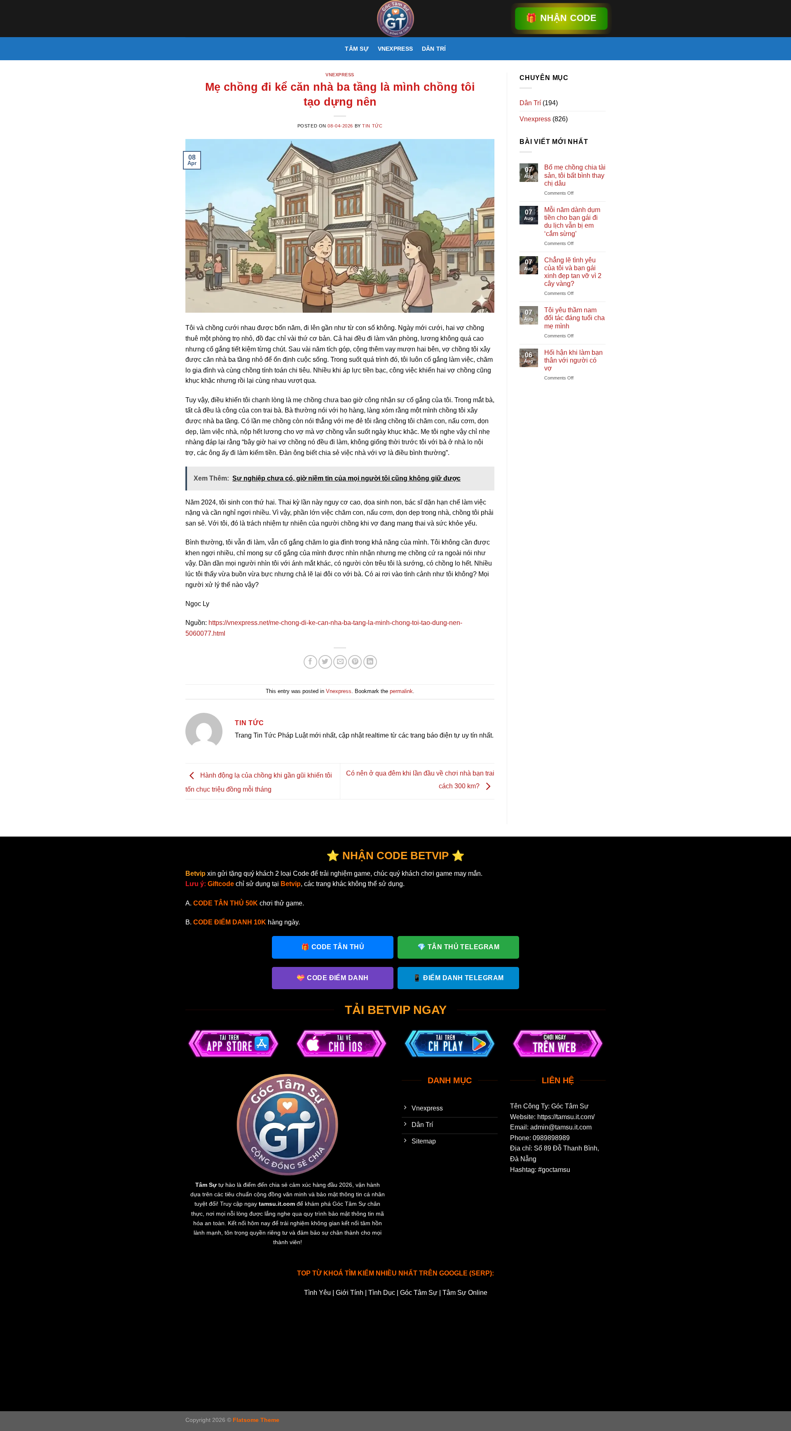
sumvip (453, 1342)
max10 (565, 1332)
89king (379, 1321)
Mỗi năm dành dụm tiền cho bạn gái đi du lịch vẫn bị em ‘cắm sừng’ (572, 221)
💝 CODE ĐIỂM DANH (333, 977)
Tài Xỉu (466, 1353)
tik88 (502, 1342)
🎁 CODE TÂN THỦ (333, 946)
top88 (442, 1353)
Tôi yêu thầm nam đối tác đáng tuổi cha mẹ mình (574, 317)
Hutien (514, 1353)
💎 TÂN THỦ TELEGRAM (458, 946)
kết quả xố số (548, 1353)
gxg (498, 1332)
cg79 (383, 1332)
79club (280, 1321)
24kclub (198, 1321)
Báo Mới (584, 1353)
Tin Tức (372, 125)
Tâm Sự (357, 48)
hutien (369, 1363)
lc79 (380, 1353)
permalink (401, 691)
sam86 (301, 1342)
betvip (502, 1321)
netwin (288, 1332)
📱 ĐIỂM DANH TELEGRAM (458, 977)
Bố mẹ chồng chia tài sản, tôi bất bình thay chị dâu (575, 175)
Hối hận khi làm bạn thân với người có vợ (573, 360)
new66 (590, 1332)
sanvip (350, 1342)
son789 (400, 1342)
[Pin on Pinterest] (355, 662)
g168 (460, 1332)
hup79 (517, 1332)
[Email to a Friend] (340, 662)
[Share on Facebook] (310, 662)
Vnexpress (395, 48)
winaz (560, 1342)
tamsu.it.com (277, 1203)
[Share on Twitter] (325, 662)
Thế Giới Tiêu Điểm (326, 1363)
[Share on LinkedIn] (370, 662)
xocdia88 (203, 1353)
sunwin (418, 1353)
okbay (255, 1342)
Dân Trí (434, 48)
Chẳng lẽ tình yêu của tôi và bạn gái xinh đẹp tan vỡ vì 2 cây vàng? (572, 272)
